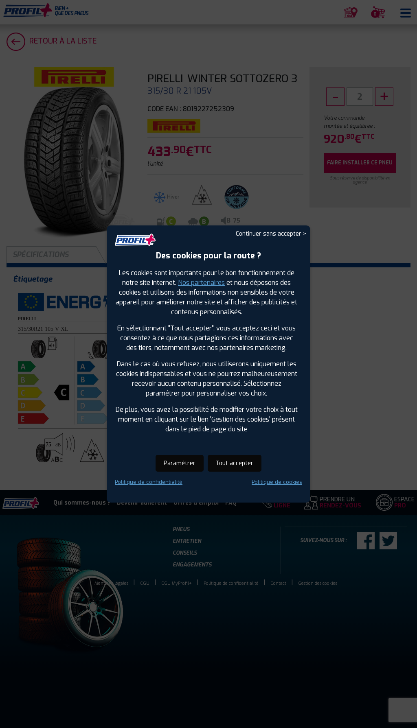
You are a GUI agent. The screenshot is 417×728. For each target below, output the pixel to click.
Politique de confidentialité (148, 482)
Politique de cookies (277, 482)
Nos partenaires (201, 282)
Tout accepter (234, 463)
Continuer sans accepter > (271, 234)
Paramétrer (179, 463)
